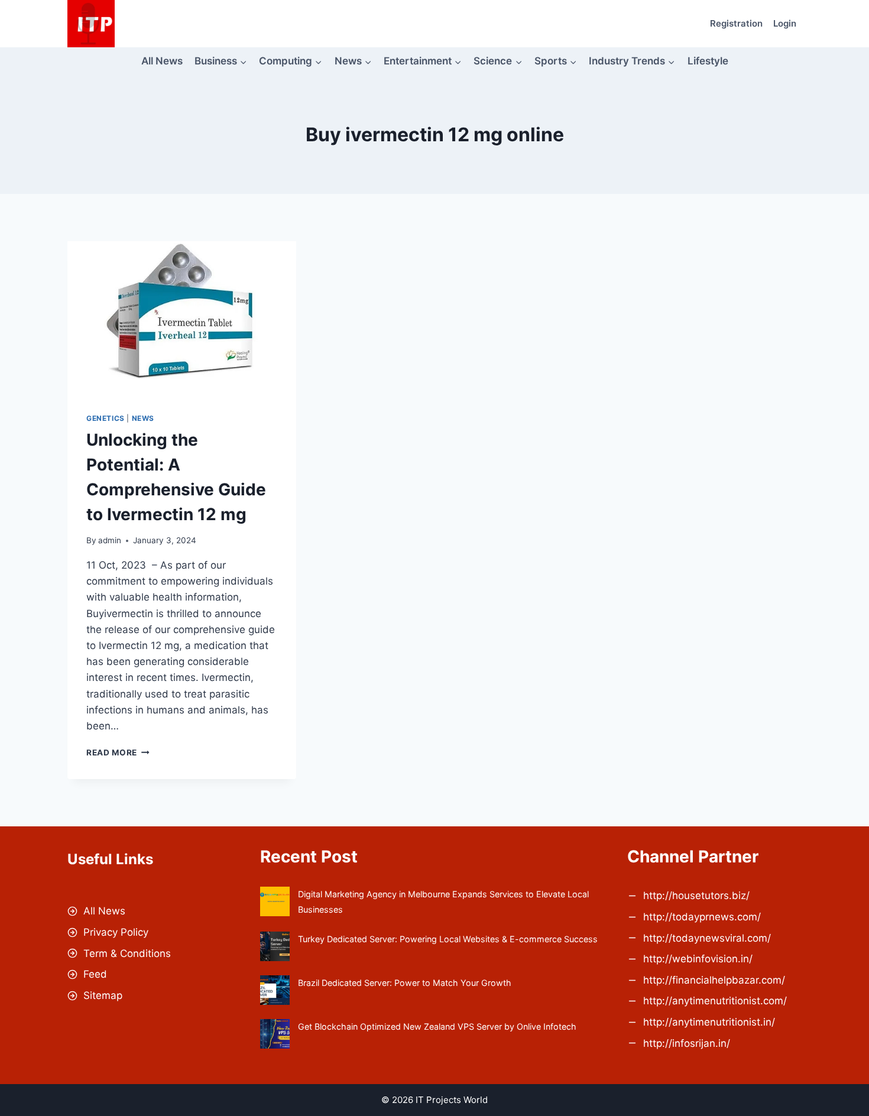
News (143, 418)
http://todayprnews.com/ (702, 917)
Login (784, 23)
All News (162, 61)
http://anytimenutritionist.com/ (715, 1001)
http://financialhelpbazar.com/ (714, 980)
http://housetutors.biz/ (696, 895)
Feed (95, 974)
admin (109, 540)
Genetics (105, 418)
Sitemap (102, 995)
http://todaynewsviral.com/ (707, 938)
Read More (118, 752)
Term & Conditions (127, 953)
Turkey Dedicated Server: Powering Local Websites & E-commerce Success (448, 939)
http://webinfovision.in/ (698, 959)
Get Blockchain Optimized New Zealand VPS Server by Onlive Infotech (437, 1026)
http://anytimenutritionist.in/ (709, 1022)
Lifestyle (708, 61)
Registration (736, 23)
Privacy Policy (115, 932)
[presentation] (181, 317)
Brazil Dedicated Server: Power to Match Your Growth (404, 983)
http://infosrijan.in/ (686, 1043)
